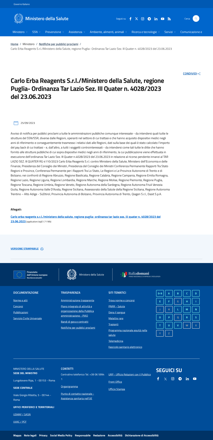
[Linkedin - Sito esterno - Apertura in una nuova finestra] (154, 18)
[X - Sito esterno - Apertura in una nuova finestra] (136, 18)
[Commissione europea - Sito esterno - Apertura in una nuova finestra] (30, 275)
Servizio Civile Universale (27, 318)
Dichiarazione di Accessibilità (141, 435)
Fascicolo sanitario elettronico (125, 347)
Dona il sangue (116, 312)
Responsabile (83, 435)
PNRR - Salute (116, 306)
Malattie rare (115, 318)
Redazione (99, 435)
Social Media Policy (61, 435)
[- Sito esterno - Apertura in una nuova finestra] (195, 378)
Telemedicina (115, 341)
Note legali (30, 435)
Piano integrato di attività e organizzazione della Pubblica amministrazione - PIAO (77, 311)
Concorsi (18, 306)
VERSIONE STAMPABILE (25, 249)
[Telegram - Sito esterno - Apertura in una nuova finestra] (180, 378)
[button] (196, 18)
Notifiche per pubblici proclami (58, 44)
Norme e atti (20, 300)
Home (14, 44)
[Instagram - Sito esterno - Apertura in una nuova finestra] (141, 18)
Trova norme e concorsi (121, 300)
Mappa (17, 435)
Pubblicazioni (20, 312)
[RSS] (168, 18)
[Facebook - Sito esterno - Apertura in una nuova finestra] (129, 18)
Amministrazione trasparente (77, 300)
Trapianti (113, 324)
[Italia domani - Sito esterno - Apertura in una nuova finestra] (142, 275)
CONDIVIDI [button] (190, 73)
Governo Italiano (22, 4)
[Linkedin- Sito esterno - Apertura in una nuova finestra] (187, 378)
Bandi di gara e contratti (74, 322)
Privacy (43, 435)
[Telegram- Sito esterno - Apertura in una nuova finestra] (148, 18)
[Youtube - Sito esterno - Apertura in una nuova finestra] (161, 18)
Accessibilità (115, 435)
